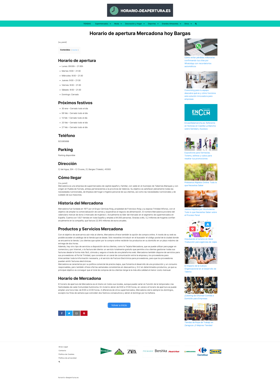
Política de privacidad (68, 358)
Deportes (152, 24)
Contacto (62, 350)
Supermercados (101, 24)
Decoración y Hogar (133, 24)
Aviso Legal (63, 347)
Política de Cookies (66, 354)
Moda (116, 24)
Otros (186, 24)
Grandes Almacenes (170, 24)
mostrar (74, 50)
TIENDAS (87, 24)
